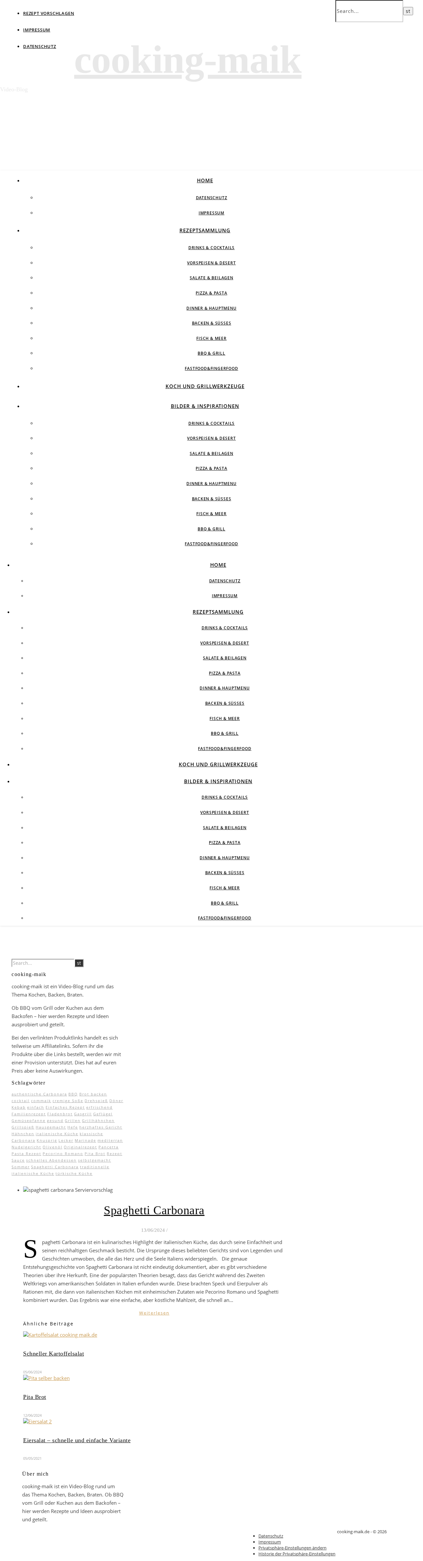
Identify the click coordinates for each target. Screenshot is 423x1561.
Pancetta (108, 1146)
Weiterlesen (154, 1313)
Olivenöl (52, 1146)
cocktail (21, 1100)
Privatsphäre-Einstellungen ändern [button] (292, 1548)
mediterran (110, 1140)
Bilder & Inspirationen (205, 406)
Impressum (36, 30)
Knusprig (47, 1140)
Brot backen (93, 1094)
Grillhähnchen (98, 1120)
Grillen (73, 1120)
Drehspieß (96, 1100)
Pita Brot (95, 1153)
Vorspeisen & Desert (211, 263)
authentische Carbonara (39, 1094)
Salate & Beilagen (211, 278)
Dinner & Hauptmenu (211, 308)
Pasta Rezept (26, 1153)
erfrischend (99, 1107)
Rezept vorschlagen (48, 13)
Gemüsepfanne (29, 1120)
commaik (41, 1100)
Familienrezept (29, 1113)
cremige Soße (68, 1100)
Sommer (21, 1166)
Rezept (114, 1153)
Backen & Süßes (211, 323)
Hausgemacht (51, 1127)
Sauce (18, 1160)
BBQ (73, 1094)
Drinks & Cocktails (211, 247)
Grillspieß (23, 1127)
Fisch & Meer (211, 338)
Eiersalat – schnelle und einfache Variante (77, 1440)
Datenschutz (39, 46)
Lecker (65, 1140)
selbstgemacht (94, 1160)
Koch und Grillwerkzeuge (205, 386)
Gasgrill (83, 1113)
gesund (55, 1120)
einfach (35, 1107)
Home (205, 180)
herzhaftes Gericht (100, 1127)
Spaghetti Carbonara (55, 1166)
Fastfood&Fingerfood (211, 368)
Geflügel (103, 1113)
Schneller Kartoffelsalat (53, 1353)
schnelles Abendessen (51, 1160)
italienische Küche (57, 1133)
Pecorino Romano (63, 1153)
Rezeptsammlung (204, 230)
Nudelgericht (26, 1146)
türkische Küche (74, 1173)
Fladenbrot (60, 1113)
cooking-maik (187, 59)
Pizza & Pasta (211, 293)
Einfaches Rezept (65, 1107)
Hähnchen (23, 1133)
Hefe (72, 1127)
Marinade (85, 1140)
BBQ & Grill (211, 353)
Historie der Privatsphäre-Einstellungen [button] (296, 1554)
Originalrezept (80, 1146)
